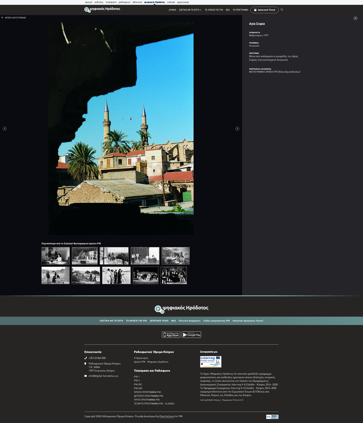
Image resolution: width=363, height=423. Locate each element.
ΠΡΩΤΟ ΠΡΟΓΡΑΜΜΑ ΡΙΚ (147, 392)
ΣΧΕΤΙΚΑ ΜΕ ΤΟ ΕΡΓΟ (111, 321)
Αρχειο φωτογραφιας (14, 18)
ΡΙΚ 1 (137, 377)
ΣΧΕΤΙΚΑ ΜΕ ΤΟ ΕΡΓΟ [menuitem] (189, 10)
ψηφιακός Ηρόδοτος (154, 2)
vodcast (171, 2)
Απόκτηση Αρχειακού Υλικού (248, 321)
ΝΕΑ (173, 321)
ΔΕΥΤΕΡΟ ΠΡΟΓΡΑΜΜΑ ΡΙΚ (148, 396)
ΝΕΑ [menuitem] (228, 10)
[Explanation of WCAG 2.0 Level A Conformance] (272, 417)
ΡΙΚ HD (138, 385)
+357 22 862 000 (97, 358)
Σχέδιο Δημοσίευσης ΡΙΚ (216, 321)
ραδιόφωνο (124, 2)
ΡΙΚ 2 (137, 381)
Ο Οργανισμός (141, 358)
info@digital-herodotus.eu (103, 376)
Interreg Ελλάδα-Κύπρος (210, 400)
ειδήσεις (98, 2)
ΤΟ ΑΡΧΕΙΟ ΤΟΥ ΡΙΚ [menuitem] (214, 10)
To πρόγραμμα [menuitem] (240, 10)
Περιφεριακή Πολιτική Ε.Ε (232, 400)
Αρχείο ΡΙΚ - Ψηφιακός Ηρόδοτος (151, 362)
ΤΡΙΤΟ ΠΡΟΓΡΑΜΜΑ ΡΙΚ (147, 400)
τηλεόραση (111, 2)
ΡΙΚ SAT (138, 388)
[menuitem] (282, 10)
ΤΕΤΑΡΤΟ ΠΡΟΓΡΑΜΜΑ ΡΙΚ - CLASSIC (154, 404)
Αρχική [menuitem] (172, 10)
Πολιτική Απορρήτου (190, 321)
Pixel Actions (166, 416)
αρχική (88, 2)
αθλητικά (137, 2)
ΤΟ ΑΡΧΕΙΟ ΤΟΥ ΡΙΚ (136, 321)
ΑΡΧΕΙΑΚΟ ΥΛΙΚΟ (159, 321)
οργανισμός (183, 2)
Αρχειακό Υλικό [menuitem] (266, 10)
